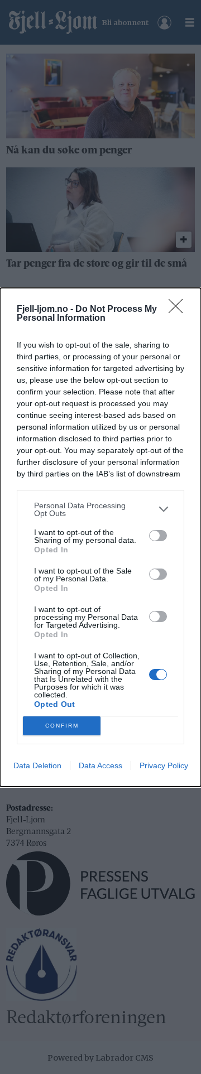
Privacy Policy (164, 765)
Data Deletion (37, 765)
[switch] (158, 535)
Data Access (100, 765)
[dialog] (100, 537)
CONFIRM (62, 726)
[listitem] (100, 509)
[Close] (179, 309)
